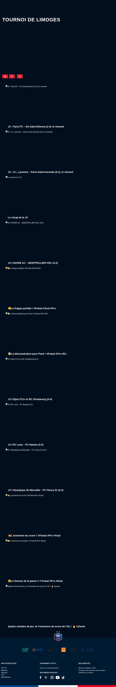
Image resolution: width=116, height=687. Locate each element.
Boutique (4, 672)
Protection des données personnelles (92, 670)
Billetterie (4, 670)
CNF (2, 675)
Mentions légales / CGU (87, 668)
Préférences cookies (86, 672)
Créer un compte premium (49, 668)
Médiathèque (6, 677)
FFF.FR (4, 668)
